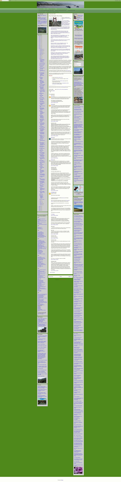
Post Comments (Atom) (62, 279)
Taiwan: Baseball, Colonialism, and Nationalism (78, 130)
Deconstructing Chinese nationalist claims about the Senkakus (78, 366)
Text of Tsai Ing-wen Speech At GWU (42, 158)
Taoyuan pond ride (40, 261)
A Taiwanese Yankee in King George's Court (78, 299)
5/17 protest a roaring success (42, 127)
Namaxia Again (40, 223)
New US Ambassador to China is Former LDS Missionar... (42, 137)
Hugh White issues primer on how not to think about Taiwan (78, 441)
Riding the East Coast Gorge (41, 277)
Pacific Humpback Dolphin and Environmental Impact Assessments (78, 399)
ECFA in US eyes (42, 64)
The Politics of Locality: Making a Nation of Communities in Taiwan (42, 336)
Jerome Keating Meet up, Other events (42, 192)
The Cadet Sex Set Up (77, 323)
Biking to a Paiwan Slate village (42, 236)
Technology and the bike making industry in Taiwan (78, 109)
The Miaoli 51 (39, 240)
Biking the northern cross (41, 246)
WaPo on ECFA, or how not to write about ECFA (78, 290)
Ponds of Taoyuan (76, 396)
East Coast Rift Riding (40, 295)
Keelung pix (39, 279)
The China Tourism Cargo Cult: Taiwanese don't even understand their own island (78, 444)
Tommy (52, 104)
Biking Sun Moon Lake (41, 285)
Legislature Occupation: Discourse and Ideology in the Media (78, 387)
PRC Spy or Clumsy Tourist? (41, 78)
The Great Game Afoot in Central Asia (42, 91)
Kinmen (39, 260)
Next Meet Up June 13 (41, 66)
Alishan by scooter (40, 243)
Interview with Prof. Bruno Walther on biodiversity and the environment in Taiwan (42, 387)
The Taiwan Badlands (77, 457)
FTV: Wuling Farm (40, 252)
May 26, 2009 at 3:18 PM (54, 190)
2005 (40, 210)
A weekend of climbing (41, 232)
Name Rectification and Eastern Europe (77, 292)
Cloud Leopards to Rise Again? (41, 153)
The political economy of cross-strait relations (77, 176)
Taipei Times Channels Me (41, 101)
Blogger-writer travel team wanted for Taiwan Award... (42, 88)
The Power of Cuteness (77, 148)
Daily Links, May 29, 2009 (41, 68)
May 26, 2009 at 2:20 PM (54, 135)
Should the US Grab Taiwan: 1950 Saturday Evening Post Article (78, 151)
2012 (40, 44)
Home (61, 276)
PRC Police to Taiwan (41, 165)
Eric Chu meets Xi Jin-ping (78, 271)
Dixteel (52, 137)
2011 (39, 45)
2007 (40, 207)
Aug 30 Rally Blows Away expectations (77, 247)
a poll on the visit (68, 70)
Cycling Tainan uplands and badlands (42, 19)
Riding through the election (41, 241)
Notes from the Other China (42, 364)
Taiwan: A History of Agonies (42, 347)
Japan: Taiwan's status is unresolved (41, 185)
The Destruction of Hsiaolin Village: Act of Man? (78, 316)
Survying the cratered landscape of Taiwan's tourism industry (78, 339)
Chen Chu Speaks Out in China (42, 85)
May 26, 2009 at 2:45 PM (54, 165)
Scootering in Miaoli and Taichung (42, 224)
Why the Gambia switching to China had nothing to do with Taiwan (78, 239)
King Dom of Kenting (40, 300)
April (40, 200)
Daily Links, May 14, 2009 (41, 146)
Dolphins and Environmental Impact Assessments (78, 308)
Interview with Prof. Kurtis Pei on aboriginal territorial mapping (42, 390)
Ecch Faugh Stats (76, 461)
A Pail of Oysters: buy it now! (42, 345)
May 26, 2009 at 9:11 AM (54, 102)
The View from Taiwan (45, 3)
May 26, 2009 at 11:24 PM (54, 270)
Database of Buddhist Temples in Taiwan (41, 196)
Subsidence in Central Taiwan (78, 380)
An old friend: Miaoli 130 (41, 296)
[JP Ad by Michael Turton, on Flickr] (78, 191)
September (41, 53)
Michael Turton (80, 15)
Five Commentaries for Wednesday (42, 179)
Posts (76, 63)
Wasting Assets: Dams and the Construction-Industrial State (78, 265)
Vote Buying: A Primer (77, 259)
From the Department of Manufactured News (41, 188)
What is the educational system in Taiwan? (77, 375)
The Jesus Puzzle (78, 194)
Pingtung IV (39, 308)
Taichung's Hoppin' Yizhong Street (42, 301)
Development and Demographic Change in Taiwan (41, 351)
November (41, 50)
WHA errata (41, 194)
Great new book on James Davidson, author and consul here (42, 23)
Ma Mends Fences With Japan (41, 167)
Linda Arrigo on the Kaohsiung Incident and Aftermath (78, 412)
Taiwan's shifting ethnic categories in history (77, 279)
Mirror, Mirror (76, 333)
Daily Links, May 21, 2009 (41, 99)
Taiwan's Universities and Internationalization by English (78, 146)
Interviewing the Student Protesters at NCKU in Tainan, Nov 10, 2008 (42, 396)
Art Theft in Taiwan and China (78, 141)
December (41, 49)
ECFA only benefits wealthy (78, 405)
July (40, 55)
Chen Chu (58, 89)
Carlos (52, 95)
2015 (40, 40)
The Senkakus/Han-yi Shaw (78, 219)
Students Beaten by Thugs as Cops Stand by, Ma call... (42, 182)
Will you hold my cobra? (77, 424)
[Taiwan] (50, 86)
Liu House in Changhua (41, 299)
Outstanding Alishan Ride (41, 271)
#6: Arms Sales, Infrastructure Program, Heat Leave (42, 319)
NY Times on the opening (41, 148)
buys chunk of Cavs (60, 77)
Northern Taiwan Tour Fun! (41, 257)
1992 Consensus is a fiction (78, 317)
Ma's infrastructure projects (78, 361)
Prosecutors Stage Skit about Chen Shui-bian (78, 328)
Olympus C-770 (79, 82)
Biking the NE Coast (41, 94)
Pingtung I (39, 306)
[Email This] (49, 89)
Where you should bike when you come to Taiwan (78, 221)
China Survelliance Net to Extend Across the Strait (41, 171)
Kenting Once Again (40, 297)
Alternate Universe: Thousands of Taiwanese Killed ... (41, 112)
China (61, 89)
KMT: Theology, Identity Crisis (78, 277)
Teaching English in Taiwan (78, 198)
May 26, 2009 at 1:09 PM (54, 121)
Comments (77, 65)
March (41, 202)
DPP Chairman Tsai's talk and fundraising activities (41, 129)
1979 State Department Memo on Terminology (41, 116)
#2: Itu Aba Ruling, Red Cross (42, 323)
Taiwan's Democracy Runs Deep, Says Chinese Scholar (41, 82)
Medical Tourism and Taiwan (78, 433)
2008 (40, 206)
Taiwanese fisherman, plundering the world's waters (78, 410)
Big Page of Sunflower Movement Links (60, 10)
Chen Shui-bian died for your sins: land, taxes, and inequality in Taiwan (78, 431)
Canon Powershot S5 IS (77, 83)
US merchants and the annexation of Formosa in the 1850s (78, 144)
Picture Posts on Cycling (71, 10)
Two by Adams (41, 97)
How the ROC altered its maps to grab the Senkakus (78, 107)
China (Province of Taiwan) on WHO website (41, 133)
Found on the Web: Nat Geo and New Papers (41, 120)
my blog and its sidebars (64, 86)
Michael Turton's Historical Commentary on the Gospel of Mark (78, 202)
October (41, 51)
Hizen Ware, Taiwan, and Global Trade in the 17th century (77, 167)
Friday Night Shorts (41, 96)
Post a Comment (52, 272)
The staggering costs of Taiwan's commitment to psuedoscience (77, 451)
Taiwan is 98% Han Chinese (78, 436)
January (41, 204)
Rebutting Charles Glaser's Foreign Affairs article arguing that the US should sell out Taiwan (78, 454)
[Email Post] (50, 91)
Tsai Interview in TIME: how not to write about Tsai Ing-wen (78, 216)
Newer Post (51, 276)
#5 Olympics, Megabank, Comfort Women (41, 320)
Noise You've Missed (41, 151)
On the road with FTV (40, 281)
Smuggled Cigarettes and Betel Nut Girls (78, 171)
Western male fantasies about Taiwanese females (78, 369)
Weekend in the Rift (40, 251)
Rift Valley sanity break (41, 233)
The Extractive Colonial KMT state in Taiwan (78, 252)
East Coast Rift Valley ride (41, 304)
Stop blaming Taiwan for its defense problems (78, 416)
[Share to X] (51, 89)
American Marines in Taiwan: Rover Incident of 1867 (78, 438)
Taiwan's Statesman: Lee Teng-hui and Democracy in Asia (42, 362)
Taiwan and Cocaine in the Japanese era (78, 446)
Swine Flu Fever (41, 199)
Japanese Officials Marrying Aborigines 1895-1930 (78, 132)
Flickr (75, 88)
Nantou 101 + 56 (40, 227)
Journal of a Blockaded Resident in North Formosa (42, 372)
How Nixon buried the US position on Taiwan (77, 230)
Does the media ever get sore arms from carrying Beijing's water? (78, 233)
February (41, 203)
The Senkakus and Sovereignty (77, 419)
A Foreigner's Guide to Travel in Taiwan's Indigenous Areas (42, 366)
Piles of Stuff (39, 278)
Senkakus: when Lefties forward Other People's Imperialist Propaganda (77, 355)
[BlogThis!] (50, 89)
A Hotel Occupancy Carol (77, 337)
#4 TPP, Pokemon (40, 321)
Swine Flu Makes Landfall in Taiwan (42, 104)
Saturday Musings (42, 63)
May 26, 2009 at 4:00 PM (54, 215)
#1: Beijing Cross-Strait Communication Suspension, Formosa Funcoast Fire (42, 325)
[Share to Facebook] (52, 89)
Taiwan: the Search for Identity (42, 360)
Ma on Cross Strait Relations (42, 161)
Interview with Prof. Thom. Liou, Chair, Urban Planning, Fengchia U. (42, 393)
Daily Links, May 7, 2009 (41, 176)
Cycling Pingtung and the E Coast (42, 18)
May (40, 58)
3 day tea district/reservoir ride (42, 242)
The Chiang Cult (76, 120)
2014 (40, 41)
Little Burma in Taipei (40, 259)
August (41, 54)
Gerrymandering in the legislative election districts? (78, 322)
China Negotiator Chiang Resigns (42, 174)
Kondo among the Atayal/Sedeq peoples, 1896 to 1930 (46, 10)
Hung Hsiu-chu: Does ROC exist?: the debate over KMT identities (78, 254)
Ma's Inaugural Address (77, 218)
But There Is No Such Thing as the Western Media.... (41, 124)
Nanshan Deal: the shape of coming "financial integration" (78, 330)
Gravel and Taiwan (77, 260)
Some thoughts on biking (77, 401)
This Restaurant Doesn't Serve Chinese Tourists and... (41, 60)
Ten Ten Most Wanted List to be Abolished (41, 155)
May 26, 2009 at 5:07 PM (54, 238)
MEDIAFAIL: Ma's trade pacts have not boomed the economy (78, 427)
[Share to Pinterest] (52, 89)
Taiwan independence (65, 89)
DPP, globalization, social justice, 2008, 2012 (77, 134)
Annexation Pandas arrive (78, 243)
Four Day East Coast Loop (41, 284)
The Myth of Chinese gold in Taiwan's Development (78, 313)
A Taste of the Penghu (40, 276)
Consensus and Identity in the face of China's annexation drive (78, 403)
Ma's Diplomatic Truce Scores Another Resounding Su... (41, 74)
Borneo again (39, 290)
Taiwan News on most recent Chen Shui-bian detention (42, 143)
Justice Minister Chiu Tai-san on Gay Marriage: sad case (78, 459)
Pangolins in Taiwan (77, 162)
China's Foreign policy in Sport (78, 111)
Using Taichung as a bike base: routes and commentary (78, 224)
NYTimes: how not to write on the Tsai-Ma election (78, 385)
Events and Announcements (42, 71)
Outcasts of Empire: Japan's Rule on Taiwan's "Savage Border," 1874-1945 (42, 342)
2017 (40, 37)
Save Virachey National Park (78, 35)
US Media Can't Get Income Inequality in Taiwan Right (78, 357)
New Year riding (40, 309)
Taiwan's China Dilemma (41, 344)
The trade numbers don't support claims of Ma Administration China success (78, 342)
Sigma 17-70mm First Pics (41, 263)
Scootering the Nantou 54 (41, 235)
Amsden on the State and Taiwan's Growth (78, 117)
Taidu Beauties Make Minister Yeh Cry (41, 109)
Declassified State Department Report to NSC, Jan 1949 (78, 160)
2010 (40, 46)
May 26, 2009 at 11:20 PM (54, 259)
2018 (40, 36)
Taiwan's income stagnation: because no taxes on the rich (78, 350)
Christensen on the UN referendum (77, 390)
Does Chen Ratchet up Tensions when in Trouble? (78, 228)
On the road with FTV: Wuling (41, 258)
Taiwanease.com (78, 28)
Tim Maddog (53, 192)
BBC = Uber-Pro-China (77, 435)
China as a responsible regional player (77, 325)
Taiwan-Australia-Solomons (78, 429)
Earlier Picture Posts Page (42, 313)
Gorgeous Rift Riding (40, 280)
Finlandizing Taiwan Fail (77, 112)
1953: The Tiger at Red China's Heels (77, 153)
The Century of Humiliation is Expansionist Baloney (78, 257)
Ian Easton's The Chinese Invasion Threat (42, 339)
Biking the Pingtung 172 (41, 245)
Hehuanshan (39, 262)
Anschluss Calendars (77, 311)
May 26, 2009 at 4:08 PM (54, 224)
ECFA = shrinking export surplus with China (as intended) (77, 378)
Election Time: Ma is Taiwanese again (77, 347)
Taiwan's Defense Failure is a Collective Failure (78, 281)
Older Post (70, 276)
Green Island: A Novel (41, 348)
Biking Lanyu (39, 244)
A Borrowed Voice (40, 368)
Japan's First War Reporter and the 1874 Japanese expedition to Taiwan (78, 137)
